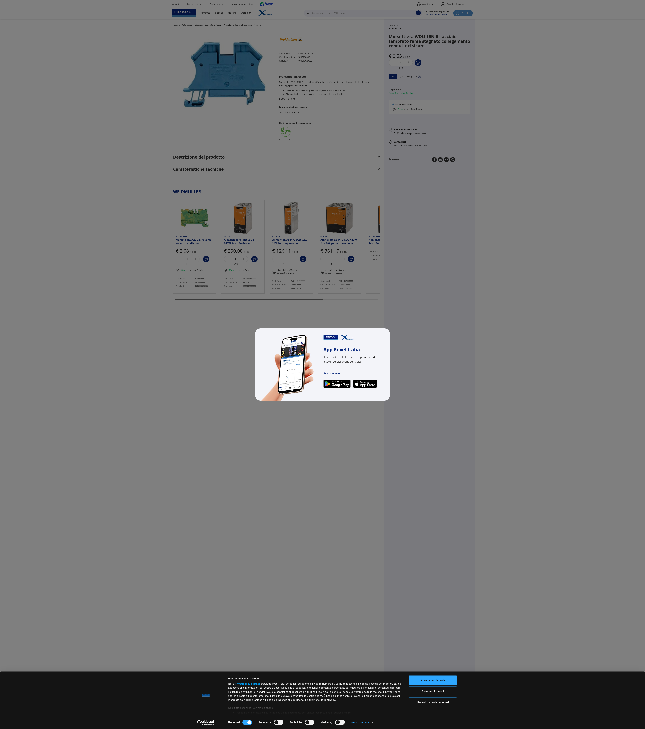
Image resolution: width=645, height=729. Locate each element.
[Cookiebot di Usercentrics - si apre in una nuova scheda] (206, 722)
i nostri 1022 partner (247, 683)
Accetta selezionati (433, 691)
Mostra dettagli (360, 722)
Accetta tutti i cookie (433, 680)
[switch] (278, 722)
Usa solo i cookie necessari (433, 702)
